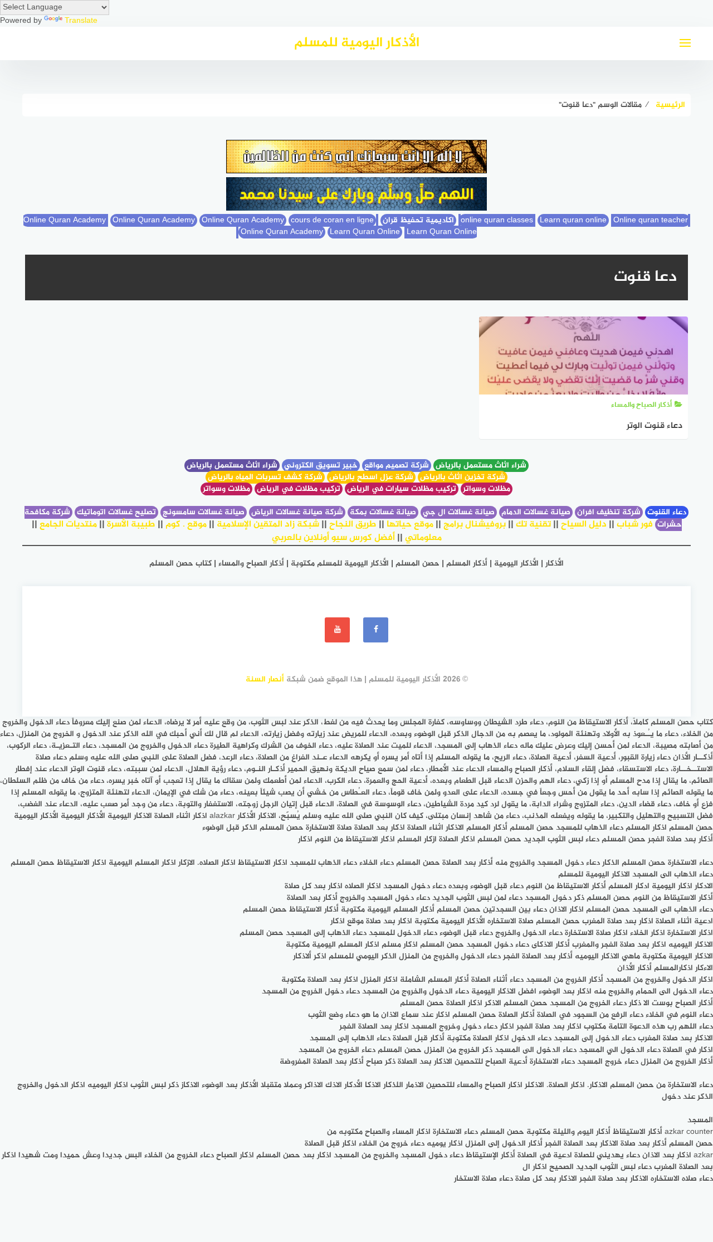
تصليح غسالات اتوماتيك (116, 512)
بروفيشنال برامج (474, 524)
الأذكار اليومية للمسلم (356, 43)
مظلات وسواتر (486, 489)
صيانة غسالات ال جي (459, 512)
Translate (81, 20)
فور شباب (635, 524)
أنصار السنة (265, 679)
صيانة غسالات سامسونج (203, 512)
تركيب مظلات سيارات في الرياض (401, 489)
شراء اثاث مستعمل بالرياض (481, 465)
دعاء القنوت (666, 512)
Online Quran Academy (153, 220)
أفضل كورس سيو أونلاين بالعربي (333, 537)
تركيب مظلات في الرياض (299, 489)
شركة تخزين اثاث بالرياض (462, 477)
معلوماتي (423, 537)
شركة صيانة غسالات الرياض (297, 512)
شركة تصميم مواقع (396, 465)
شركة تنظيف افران (609, 512)
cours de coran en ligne (332, 220)
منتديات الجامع (68, 524)
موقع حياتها (410, 524)
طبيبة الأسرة (131, 524)
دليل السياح (584, 524)
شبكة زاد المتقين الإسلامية (268, 524)
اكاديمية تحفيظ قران (418, 220)
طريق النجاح (353, 524)
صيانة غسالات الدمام (536, 512)
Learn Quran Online (365, 232)
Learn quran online (573, 220)
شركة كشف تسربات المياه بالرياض (265, 477)
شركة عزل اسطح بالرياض (371, 477)
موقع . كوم (186, 524)
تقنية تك (533, 524)
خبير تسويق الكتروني (321, 465)
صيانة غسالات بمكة (383, 512)
